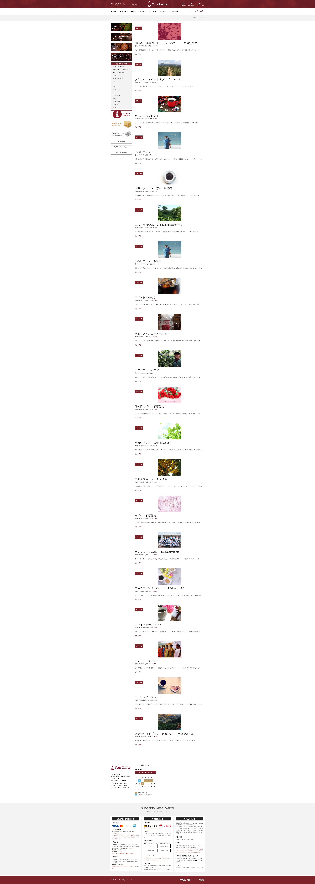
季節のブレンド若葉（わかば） (153, 442)
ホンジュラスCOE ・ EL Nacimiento (157, 551)
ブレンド (116, 75)
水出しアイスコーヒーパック (152, 333)
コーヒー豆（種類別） (119, 66)
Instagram (191, 5)
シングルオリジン (119, 72)
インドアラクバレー (147, 661)
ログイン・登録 (200, 5)
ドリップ (115, 92)
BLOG (144, 11)
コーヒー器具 (116, 101)
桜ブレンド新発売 (145, 515)
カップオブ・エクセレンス (121, 69)
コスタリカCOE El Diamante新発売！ (159, 224)
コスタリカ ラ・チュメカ (151, 479)
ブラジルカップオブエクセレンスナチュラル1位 (164, 733)
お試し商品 (116, 104)
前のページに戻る (199, 17)
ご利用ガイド (160, 835)
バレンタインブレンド (148, 697)
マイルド (116, 81)
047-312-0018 (120, 781)
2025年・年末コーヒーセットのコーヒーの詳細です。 (167, 43)
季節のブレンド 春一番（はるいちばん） (160, 588)
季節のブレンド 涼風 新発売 (153, 188)
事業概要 (122, 141)
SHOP (135, 11)
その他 (114, 107)
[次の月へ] (154, 769)
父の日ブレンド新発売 (148, 261)
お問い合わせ (122, 152)
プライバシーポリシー (122, 147)
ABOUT (164, 11)
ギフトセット (116, 95)
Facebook (183, 5)
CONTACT (175, 11)
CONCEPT (124, 11)
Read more (169, 33)
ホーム (113, 18)
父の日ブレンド (144, 152)
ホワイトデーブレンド (148, 624)
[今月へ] (151, 769)
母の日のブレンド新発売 (149, 406)
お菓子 (114, 98)
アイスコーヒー (117, 89)
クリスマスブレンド (147, 115)
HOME (114, 11)
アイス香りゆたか (145, 297)
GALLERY (154, 11)
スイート (116, 84)
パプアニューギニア (148, 370)
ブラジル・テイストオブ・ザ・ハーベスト (160, 79)
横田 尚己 (150, 46)
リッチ (116, 87)
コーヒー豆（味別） (118, 78)
